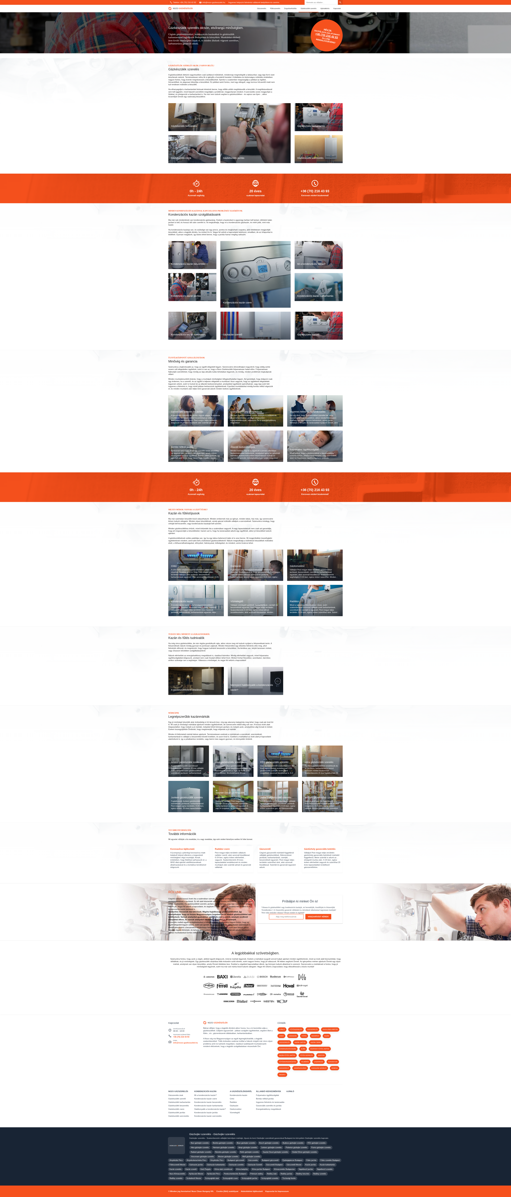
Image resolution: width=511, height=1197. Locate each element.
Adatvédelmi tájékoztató (252, 1191)
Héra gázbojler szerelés (200, 1147)
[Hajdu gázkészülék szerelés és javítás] (235, 986)
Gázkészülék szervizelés (178, 1116)
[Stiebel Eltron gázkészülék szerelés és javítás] (229, 1001)
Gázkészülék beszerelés (178, 1106)
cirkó (281, 1036)
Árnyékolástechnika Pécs (196, 1160)
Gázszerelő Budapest (274, 1165)
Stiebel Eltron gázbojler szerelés (304, 1152)
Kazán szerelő (191, 1169)
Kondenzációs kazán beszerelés (207, 1102)
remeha (334, 1068)
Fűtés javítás (311, 1160)
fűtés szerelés (306, 1055)
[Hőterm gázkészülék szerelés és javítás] (275, 986)
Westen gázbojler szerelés (228, 1157)
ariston (321, 1055)
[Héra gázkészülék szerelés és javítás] (249, 986)
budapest (315, 1036)
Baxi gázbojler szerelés (200, 1143)
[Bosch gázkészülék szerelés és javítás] (262, 976)
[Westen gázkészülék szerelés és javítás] (268, 1001)
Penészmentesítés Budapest (235, 1174)
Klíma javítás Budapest (261, 1169)
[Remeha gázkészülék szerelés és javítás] (275, 994)
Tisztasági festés (289, 1178)
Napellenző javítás (306, 1169)
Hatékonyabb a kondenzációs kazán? (210, 1109)
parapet (282, 1074)
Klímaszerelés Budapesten (284, 1169)
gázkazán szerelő (318, 1068)
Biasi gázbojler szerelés (246, 1143)
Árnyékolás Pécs (176, 1160)
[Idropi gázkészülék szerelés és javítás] (302, 986)
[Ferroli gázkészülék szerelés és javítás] (222, 985)
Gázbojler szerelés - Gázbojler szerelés (212, 1134)
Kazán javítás (310, 1165)
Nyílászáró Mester (196, 1174)
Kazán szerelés (176, 1169)
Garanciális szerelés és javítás (269, 1106)
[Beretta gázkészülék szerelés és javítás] (235, 977)
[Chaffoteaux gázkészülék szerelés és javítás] (288, 977)
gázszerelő (284, 1068)
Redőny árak (272, 1174)
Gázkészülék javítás (176, 1112)
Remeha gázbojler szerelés (225, 1152)
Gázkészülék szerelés (308, 8)
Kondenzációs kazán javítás (206, 1112)
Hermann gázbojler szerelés (223, 1147)
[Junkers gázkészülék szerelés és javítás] (222, 994)
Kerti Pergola (206, 1169)
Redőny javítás (286, 1174)
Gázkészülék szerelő (177, 1099)
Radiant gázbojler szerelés (201, 1152)
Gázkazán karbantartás (216, 1165)
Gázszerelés (261, 8)
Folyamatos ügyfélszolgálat (267, 1095)
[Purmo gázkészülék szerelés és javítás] (249, 994)
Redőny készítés (302, 1174)
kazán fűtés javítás (287, 1055)
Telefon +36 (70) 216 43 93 (184, 2)
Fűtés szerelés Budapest (330, 1160)
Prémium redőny (256, 1174)
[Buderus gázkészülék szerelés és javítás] (275, 977)
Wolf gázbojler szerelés (251, 1157)
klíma (303, 1049)
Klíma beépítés (242, 1169)
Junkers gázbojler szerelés (271, 1147)
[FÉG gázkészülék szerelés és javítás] (209, 985)
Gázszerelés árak (175, 1095)
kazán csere (316, 1042)
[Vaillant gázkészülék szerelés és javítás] (242, 1001)
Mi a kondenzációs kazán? (205, 1095)
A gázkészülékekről (241, 1091)
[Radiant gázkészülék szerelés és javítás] (262, 994)
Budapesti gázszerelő (236, 1160)
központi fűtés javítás (319, 1049)
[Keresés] (340, 2)
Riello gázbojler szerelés (249, 1152)
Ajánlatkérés (324, 8)
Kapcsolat (337, 8)
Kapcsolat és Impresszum (277, 1191)
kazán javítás (300, 1042)
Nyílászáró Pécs (213, 1174)
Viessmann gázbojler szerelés (202, 1157)
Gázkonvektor (236, 1109)
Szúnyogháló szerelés (269, 1178)
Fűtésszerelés (275, 8)
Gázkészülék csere (176, 1109)
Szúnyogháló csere (230, 1178)
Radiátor (233, 1102)
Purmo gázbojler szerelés (321, 1147)
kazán (326, 1036)
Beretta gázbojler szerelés (223, 1143)
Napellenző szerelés (325, 1169)
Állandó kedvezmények (268, 1091)
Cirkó (232, 1099)
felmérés (305, 1062)
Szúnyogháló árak (212, 1178)
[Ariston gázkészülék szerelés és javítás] (209, 977)
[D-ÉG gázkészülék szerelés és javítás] (302, 976)
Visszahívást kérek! (318, 917)
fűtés (304, 1036)
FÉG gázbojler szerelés (317, 1143)
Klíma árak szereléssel (223, 1169)
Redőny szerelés (319, 1174)
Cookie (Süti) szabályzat (227, 1191)
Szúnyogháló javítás (249, 1178)
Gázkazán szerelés (236, 1165)
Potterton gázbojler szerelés (296, 1147)
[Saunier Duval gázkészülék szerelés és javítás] (302, 994)
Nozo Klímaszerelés (177, 1174)
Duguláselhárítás (290, 8)
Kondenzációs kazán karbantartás (208, 1106)
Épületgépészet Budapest (292, 1160)
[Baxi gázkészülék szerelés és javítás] (222, 976)
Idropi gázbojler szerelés (247, 1147)
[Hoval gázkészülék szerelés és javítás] (288, 986)
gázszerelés (284, 1042)
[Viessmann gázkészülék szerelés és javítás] (255, 1001)
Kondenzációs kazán (205, 1091)
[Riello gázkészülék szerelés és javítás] (288, 994)
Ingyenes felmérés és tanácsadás (270, 1102)
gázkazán (293, 1036)
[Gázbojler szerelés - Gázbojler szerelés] (176, 1145)
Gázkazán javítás (196, 1165)
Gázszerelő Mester (294, 1165)
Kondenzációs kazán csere (205, 1099)
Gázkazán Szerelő (255, 1165)
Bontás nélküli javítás (265, 1099)
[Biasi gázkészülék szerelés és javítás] (249, 977)
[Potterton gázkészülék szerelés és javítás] (235, 994)
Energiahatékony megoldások (268, 1109)
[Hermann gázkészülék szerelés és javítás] (262, 986)
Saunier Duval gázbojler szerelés (275, 1152)
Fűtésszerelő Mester (177, 1165)
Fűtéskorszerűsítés (287, 1062)
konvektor (332, 1062)
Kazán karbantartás (327, 1165)
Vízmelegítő (235, 1112)
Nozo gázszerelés (178, 1091)
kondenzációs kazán (287, 1049)
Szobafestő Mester (193, 1178)
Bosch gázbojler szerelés (269, 1143)
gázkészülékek (300, 1068)
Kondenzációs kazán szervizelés (208, 1116)
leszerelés (318, 1062)
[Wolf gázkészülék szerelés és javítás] (282, 1001)
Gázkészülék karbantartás (179, 1102)
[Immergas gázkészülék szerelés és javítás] (209, 994)
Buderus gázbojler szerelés (293, 1143)
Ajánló (282, 1029)
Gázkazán (234, 1106)
